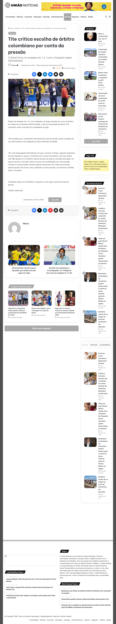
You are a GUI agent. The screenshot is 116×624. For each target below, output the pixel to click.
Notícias (20, 16)
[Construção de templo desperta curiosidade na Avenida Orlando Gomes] (90, 52)
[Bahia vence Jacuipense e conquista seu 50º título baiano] (90, 75)
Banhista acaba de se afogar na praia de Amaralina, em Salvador (103, 319)
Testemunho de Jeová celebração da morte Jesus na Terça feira (103, 99)
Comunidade (10, 16)
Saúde (90, 16)
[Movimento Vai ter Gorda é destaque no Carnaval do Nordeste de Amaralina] (90, 117)
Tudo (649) (96, 141)
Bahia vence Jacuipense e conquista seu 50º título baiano (103, 78)
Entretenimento (57, 16)
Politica (84, 16)
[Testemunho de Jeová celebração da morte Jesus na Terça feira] (90, 96)
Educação (37, 16)
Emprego (46, 16)
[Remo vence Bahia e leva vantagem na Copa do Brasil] (42, 298)
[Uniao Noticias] (21, 5)
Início (12, 28)
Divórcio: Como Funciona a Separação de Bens (102, 193)
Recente (94, 345)
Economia (28, 16)
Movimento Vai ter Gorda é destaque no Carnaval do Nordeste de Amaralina (103, 121)
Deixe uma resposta (41, 328)
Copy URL (55, 200)
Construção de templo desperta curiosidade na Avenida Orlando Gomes (102, 56)
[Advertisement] (96, 520)
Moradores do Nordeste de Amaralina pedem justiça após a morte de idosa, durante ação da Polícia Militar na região (103, 288)
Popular (85, 345)
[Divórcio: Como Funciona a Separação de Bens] (90, 190)
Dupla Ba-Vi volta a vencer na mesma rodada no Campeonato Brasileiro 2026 (65, 311)
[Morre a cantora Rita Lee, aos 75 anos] (90, 36)
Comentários (105, 345)
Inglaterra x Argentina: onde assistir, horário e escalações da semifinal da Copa (17, 311)
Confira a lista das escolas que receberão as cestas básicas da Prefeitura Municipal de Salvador (103, 218)
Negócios (75, 16)
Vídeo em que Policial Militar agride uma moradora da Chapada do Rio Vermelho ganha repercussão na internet (103, 251)
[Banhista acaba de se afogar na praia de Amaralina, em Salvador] (90, 317)
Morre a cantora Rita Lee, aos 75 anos (103, 37)
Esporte (67, 16)
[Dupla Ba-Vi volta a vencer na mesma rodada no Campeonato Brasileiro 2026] (65, 298)
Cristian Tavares (65, 616)
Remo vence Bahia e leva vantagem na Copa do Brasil (41, 310)
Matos (14, 65)
